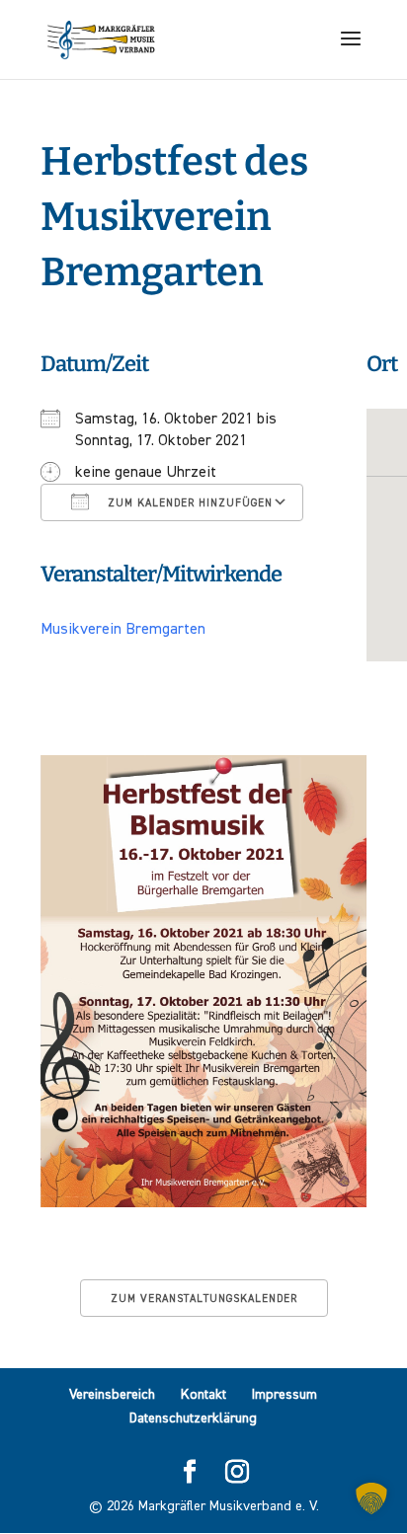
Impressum (284, 1395)
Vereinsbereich (112, 1395)
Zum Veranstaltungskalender (204, 1298)
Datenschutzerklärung (193, 1418)
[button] (371, 1498)
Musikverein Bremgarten (123, 630)
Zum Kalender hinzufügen (188, 503)
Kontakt (203, 1395)
